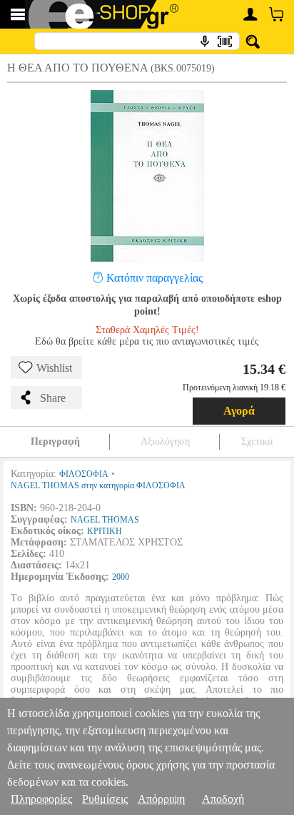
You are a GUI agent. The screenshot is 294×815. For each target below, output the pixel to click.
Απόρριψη (161, 799)
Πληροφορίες (41, 799)
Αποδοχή (223, 799)
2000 (120, 577)
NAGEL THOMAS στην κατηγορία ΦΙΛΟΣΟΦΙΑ (98, 485)
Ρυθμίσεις (105, 799)
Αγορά (239, 411)
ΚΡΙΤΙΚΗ (104, 531)
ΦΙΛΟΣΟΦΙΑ (83, 474)
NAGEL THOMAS (105, 520)
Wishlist (54, 368)
